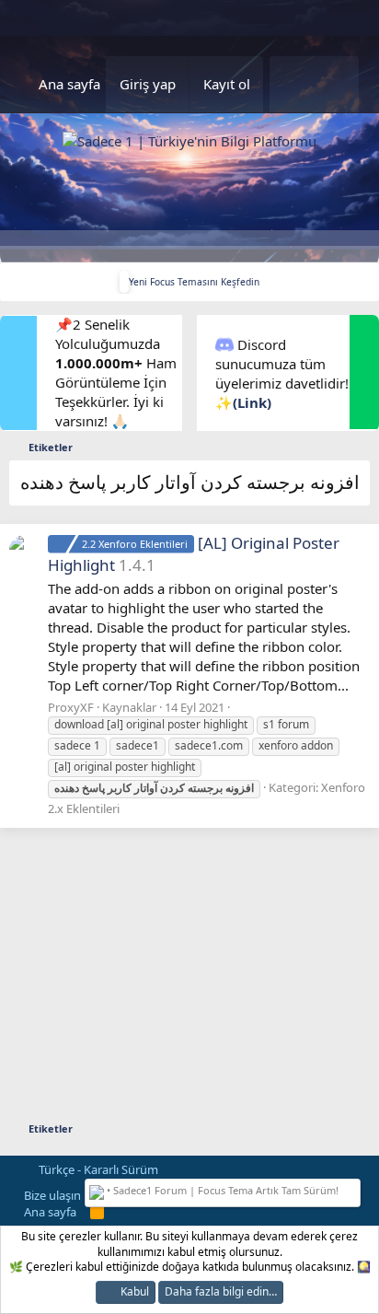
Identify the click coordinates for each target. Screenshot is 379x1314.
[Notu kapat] (352, 1188)
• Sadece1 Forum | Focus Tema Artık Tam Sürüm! (221, 1190)
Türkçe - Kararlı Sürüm (97, 1169)
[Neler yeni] (292, 84)
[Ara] (336, 84)
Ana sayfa (69, 84)
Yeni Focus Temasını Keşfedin (194, 281)
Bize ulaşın (52, 1195)
